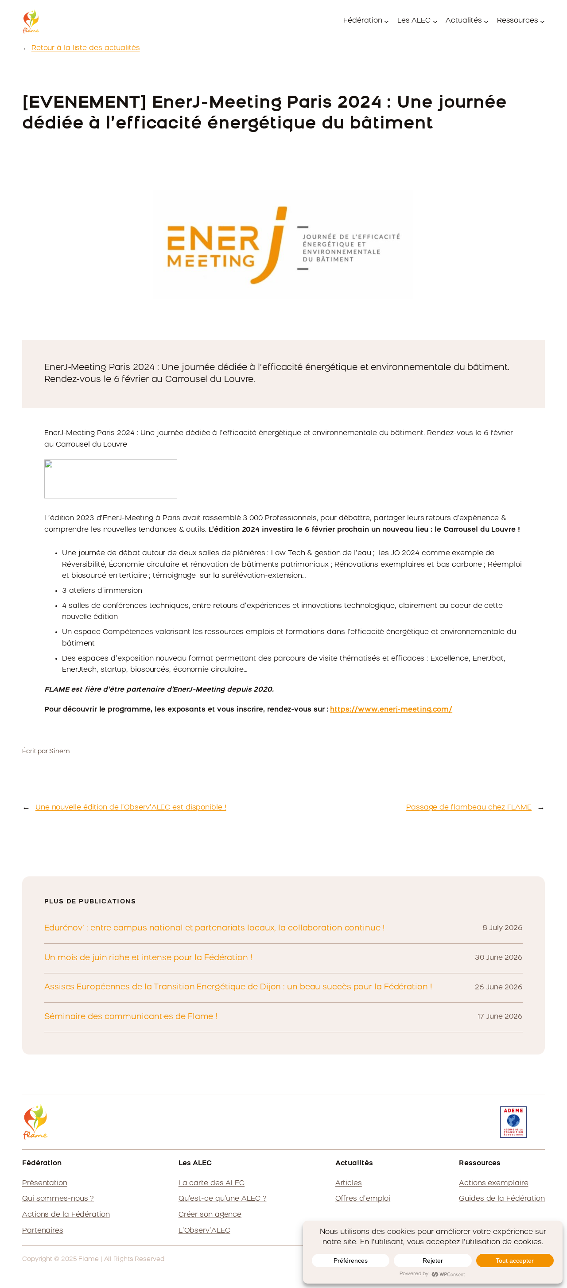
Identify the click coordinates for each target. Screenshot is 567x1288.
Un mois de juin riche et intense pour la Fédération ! (148, 958)
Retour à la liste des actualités (85, 48)
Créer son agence (210, 1214)
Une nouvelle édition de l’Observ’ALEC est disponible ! (130, 807)
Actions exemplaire (493, 1183)
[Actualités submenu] (486, 21)
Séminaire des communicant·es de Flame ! (130, 1017)
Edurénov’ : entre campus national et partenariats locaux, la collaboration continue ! (214, 928)
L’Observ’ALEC (204, 1230)
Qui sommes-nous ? (58, 1198)
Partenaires (42, 1230)
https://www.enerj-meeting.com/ (391, 709)
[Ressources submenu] (542, 21)
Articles (348, 1183)
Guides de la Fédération (502, 1198)
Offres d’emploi (363, 1198)
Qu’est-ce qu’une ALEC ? (223, 1198)
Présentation (44, 1183)
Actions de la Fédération (66, 1214)
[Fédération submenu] (386, 21)
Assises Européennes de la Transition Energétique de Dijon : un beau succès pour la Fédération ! (238, 987)
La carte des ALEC (212, 1183)
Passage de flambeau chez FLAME (469, 807)
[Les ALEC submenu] (435, 21)
